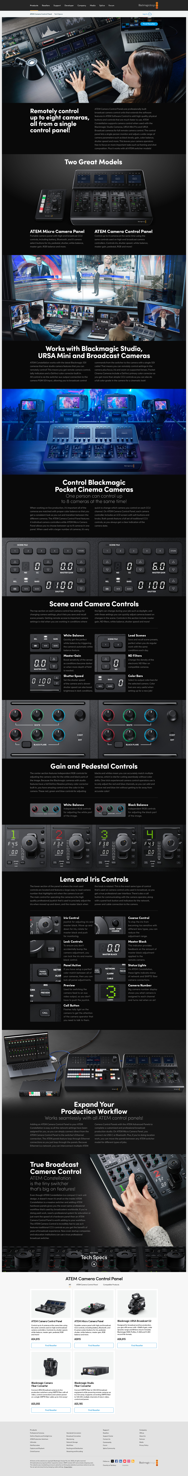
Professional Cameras (37, 1433)
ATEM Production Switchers (39, 1439)
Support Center (108, 1436)
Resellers (46, 5)
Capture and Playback (37, 1448)
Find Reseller (149, 23)
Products (34, 5)
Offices (141, 1433)
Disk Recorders (35, 1445)
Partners (142, 1439)
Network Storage (72, 1442)
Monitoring (70, 1439)
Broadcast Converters (74, 1436)
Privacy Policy (143, 1445)
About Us (142, 1436)
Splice (102, 5)
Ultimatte (33, 1442)
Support (57, 5)
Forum (111, 5)
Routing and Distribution (75, 1448)
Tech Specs (58, 14)
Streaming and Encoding (75, 1451)
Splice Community (109, 1448)
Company (82, 5)
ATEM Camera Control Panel (41, 14)
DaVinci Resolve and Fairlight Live (41, 1436)
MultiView (70, 1445)
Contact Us (106, 1439)
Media (93, 5)
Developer (69, 5)
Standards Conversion (74, 1433)
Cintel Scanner (35, 1451)
